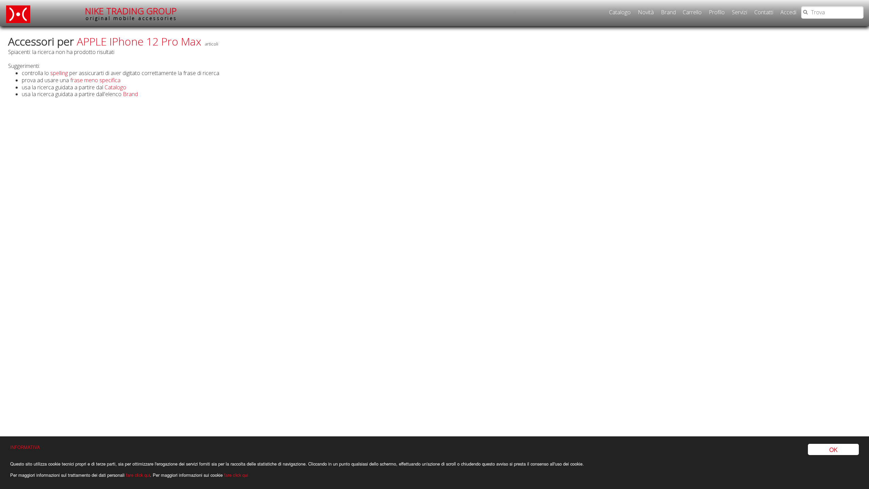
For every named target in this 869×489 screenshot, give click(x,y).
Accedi (788, 12)
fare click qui (138, 475)
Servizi (739, 12)
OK (833, 449)
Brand (668, 12)
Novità (646, 12)
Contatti (763, 12)
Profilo (717, 12)
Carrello (692, 12)
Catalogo (620, 12)
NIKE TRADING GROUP (131, 13)
